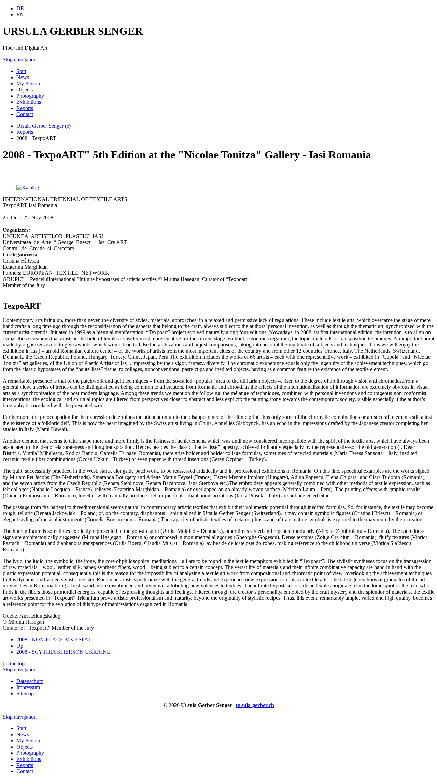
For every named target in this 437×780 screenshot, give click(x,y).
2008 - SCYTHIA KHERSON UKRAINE (63, 652)
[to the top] (14, 663)
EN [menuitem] (20, 14)
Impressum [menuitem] (28, 687)
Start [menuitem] (21, 71)
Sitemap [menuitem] (25, 693)
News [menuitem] (22, 77)
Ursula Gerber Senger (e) (43, 126)
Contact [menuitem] (24, 114)
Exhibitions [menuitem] (28, 102)
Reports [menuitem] (24, 108)
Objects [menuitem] (24, 90)
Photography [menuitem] (30, 96)
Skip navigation (20, 59)
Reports (24, 132)
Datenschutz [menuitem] (29, 681)
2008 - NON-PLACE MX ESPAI (53, 639)
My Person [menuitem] (28, 83)
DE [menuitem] (20, 8)
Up (19, 646)
